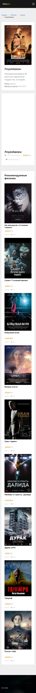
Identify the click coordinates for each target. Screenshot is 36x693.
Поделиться (13, 159)
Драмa (6, 234)
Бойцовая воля (11, 333)
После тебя (10, 651)
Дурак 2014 (10, 548)
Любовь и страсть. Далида (17, 495)
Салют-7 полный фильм (16, 280)
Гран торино (10, 441)
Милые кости (11, 387)
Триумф (8, 598)
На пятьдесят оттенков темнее (16, 226)
